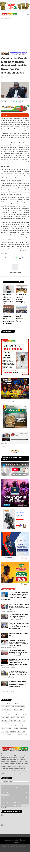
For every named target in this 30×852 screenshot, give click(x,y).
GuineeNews (3, 446)
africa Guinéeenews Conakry (12, 703)
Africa (3, 703)
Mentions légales (18, 839)
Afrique (3, 709)
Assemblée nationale (18, 709)
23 (15, 802)
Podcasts (8, 446)
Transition (4, 734)
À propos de (10, 839)
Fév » (6, 807)
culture (7, 717)
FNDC (18, 717)
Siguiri (19, 731)
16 (15, 800)
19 (26, 800)
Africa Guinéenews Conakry (18, 706)
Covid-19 (24, 714)
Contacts (22, 840)
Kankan (3, 723)
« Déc (2, 807)
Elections (13, 717)
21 (7, 802)
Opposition (15, 728)
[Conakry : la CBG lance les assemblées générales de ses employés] (21, 309)
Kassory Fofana (10, 723)
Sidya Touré (13, 731)
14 (7, 800)
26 (26, 802)
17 (19, 800)
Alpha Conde (9, 709)
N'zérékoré (8, 728)
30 (15, 805)
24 (19, 802)
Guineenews (13, 720)
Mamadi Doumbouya (15, 725)
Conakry (18, 714)
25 (23, 802)
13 (3, 800)
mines (3, 728)
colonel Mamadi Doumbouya (8, 714)
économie (4, 736)
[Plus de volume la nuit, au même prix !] (4, 635)
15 (11, 800)
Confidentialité (15, 842)
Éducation (25, 734)
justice (24, 720)
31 (19, 805)
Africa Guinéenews (6, 706)
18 (22, 800)
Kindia (17, 723)
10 (19, 797)
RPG (3, 731)
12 (26, 797)
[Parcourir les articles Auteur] (15, 267)
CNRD (16, 712)
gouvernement (5, 720)
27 (3, 805)
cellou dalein (10, 712)
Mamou (24, 725)
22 (11, 802)
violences (19, 734)
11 (22, 797)
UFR (14, 734)
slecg (23, 731)
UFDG (9, 734)
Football (23, 717)
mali (8, 725)
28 (7, 805)
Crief (3, 717)
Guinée (19, 720)
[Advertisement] (15, 35)
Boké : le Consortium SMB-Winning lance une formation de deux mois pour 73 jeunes (18, 652)
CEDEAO (4, 712)
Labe (21, 723)
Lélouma (4, 725)
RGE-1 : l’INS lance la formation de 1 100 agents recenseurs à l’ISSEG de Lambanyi (18, 616)
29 (11, 805)
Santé (7, 731)
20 (3, 802)
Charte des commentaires (11, 840)
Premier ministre (23, 728)
